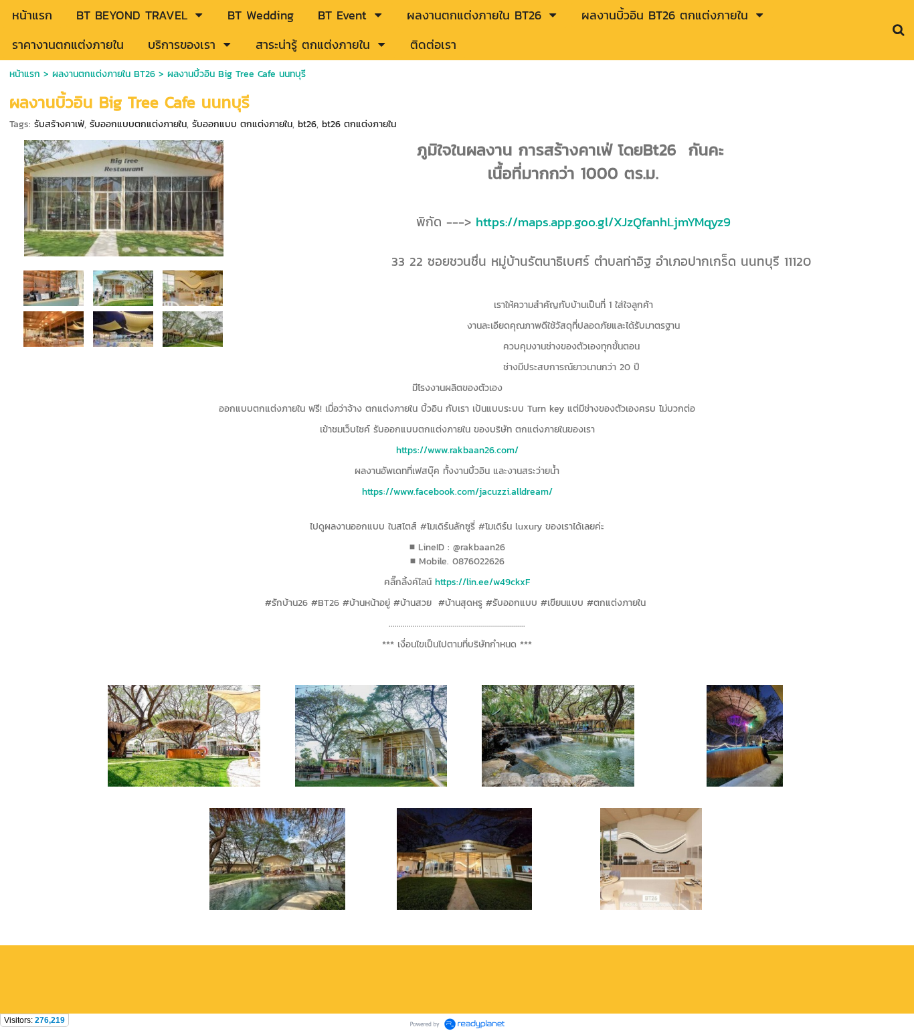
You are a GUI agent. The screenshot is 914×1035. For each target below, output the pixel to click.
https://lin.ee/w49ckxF (482, 582)
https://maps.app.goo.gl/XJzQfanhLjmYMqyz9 (603, 221)
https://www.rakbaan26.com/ (457, 450)
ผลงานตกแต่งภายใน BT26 (103, 74)
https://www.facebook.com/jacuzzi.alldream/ (457, 492)
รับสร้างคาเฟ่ (59, 124)
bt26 (307, 124)
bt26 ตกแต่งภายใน (359, 124)
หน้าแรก (24, 74)
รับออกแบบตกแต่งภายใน (138, 124)
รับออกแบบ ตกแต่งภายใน (242, 124)
